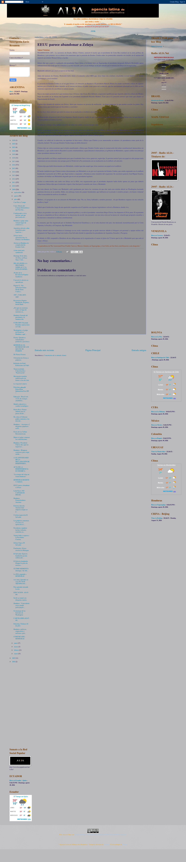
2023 (14, 147)
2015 (14, 168)
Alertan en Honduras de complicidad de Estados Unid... (21, 245)
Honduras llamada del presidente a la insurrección (21, 317)
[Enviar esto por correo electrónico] (72, 252)
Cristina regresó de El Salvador (21, 516)
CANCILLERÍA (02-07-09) (21, 619)
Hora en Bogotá (156, 438)
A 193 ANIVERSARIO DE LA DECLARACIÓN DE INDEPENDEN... (21, 460)
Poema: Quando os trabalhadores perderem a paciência (21, 339)
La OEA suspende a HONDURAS (20, 575)
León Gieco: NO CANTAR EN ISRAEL (19, 493)
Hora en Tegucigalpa (158, 505)
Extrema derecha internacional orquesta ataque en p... (20, 509)
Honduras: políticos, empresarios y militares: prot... (20, 631)
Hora (11, 91)
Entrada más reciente (44, 350)
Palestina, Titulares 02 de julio (21, 625)
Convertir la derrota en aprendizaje (21, 281)
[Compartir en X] (76, 252)
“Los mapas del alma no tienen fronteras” (21, 475)
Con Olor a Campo (20, 202)
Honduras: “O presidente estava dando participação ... (21, 605)
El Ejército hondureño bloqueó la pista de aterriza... (21, 563)
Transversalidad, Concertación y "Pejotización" (19, 371)
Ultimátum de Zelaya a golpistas (21, 359)
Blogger (124, 844)
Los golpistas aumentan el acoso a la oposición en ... (21, 522)
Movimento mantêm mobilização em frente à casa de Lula (21, 378)
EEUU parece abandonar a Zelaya (21, 486)
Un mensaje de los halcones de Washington (19, 613)
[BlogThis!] (74, 252)
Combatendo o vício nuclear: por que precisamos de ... (20, 215)
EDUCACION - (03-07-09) (21, 593)
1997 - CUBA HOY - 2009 (20, 296)
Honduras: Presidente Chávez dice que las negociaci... (21, 445)
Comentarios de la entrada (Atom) (55, 355)
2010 (14, 186)
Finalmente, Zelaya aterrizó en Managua (21, 549)
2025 (14, 144)
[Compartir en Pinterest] (81, 252)
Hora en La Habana (158, 411)
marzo (16, 646)
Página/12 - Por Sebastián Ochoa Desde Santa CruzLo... (20, 288)
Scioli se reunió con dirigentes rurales (20, 599)
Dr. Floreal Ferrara (20, 354)
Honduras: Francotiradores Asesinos (20, 500)
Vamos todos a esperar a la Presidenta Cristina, (21, 537)
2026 (14, 140)
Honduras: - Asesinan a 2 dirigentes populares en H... (22, 426)
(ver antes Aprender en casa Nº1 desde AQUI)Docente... (21, 581)
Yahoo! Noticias (43, 50)
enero (16, 653)
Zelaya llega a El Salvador (19, 544)
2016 (14, 165)
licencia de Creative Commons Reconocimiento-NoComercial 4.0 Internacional (101, 834)
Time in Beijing (156, 518)
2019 (14, 154)
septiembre (18, 192)
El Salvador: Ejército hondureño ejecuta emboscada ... (20, 556)
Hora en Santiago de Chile (160, 357)
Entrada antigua (139, 350)
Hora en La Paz (156, 336)
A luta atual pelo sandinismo (19, 251)
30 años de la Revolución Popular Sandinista (21, 275)
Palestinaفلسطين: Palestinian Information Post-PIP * (21, 390)
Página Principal (92, 350)
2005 (14, 658)
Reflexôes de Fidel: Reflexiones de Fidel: (21, 364)
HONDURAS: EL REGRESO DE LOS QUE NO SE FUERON (21, 348)
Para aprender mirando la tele (21, 588)
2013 (14, 175)
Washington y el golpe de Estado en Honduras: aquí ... (21, 332)
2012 (14, 179)
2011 (14, 182)
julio (15, 199)
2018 (14, 158)
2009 (14, 189)
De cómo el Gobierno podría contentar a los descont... (21, 419)
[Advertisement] (90, 341)
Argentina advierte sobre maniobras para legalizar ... (21, 230)
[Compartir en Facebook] (79, 252)
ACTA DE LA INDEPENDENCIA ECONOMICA (21, 469)
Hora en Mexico (156, 425)
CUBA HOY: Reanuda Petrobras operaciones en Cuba (22, 325)
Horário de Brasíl (157, 100)
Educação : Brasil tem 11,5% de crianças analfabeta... (21, 398)
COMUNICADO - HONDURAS (19, 637)
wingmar (106, 844)
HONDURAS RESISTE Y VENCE (21, 481)
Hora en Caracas (157, 235)
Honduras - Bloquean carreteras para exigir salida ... (21, 452)
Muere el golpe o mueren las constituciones (22, 438)
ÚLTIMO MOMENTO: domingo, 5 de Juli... (21, 569)
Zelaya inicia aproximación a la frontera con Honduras (22, 237)
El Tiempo (158, 372)
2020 (14, 151)
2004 (14, 661)
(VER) (93, 31)
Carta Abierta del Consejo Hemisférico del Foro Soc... (21, 208)
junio (16, 643)
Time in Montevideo (158, 451)
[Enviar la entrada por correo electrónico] (67, 251)
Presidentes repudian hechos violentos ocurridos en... (20, 530)
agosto (16, 196)
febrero (16, 650)
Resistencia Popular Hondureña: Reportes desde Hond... (21, 302)
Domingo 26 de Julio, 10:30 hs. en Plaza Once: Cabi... (20, 258)
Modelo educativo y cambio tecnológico (21, 405)
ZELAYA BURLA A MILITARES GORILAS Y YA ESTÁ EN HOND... (21, 266)
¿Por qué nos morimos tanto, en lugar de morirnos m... (21, 310)
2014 (14, 172)
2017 (14, 161)
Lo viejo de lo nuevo (20, 384)
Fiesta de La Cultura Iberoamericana (20, 433)
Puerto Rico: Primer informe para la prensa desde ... (20, 411)
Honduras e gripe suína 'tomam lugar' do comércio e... (21, 222)
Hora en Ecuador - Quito (18, 780)
